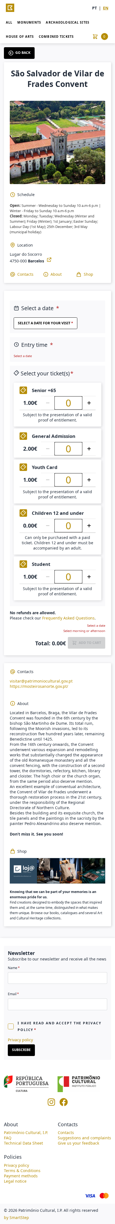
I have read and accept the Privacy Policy (59, 1026)
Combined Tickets (56, 36)
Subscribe (21, 1049)
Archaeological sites (67, 22)
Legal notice (15, 1181)
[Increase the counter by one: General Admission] (89, 448)
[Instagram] (51, 1104)
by (16, 1217)
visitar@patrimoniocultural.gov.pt (41, 681)
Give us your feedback (78, 1143)
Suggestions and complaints (84, 1137)
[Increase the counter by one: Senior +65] (89, 403)
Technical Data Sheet (23, 1143)
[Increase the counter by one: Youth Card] (89, 479)
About (56, 274)
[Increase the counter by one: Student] (89, 576)
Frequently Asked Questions (68, 618)
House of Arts (20, 36)
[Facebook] (63, 1104)
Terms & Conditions (22, 1170)
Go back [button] (22, 52)
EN (105, 8)
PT (94, 8)
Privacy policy (20, 1039)
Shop (88, 274)
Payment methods (21, 1175)
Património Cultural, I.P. (26, 1132)
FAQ (7, 1137)
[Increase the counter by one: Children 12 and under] (89, 525)
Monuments (29, 22)
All (9, 22)
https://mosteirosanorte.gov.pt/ (39, 686)
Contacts (25, 274)
